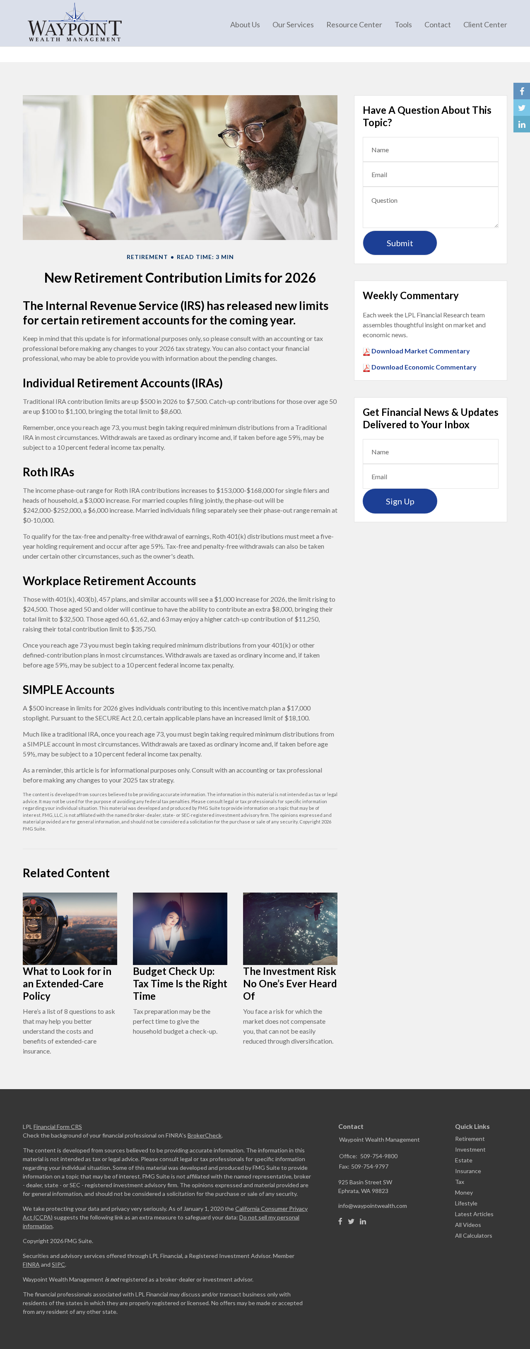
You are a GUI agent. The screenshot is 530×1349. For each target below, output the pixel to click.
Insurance (468, 1170)
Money (464, 1192)
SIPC (58, 1264)
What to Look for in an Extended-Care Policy (67, 983)
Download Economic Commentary (423, 367)
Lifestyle (466, 1203)
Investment (470, 1149)
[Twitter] (351, 1221)
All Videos (468, 1224)
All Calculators (473, 1235)
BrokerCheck (205, 1135)
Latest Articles (474, 1213)
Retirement (470, 1138)
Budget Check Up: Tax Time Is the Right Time (180, 983)
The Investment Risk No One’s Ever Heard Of (290, 983)
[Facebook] (340, 1221)
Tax (459, 1181)
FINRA (31, 1264)
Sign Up (400, 501)
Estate (463, 1160)
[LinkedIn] (363, 1221)
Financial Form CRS (58, 1126)
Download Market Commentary (420, 351)
